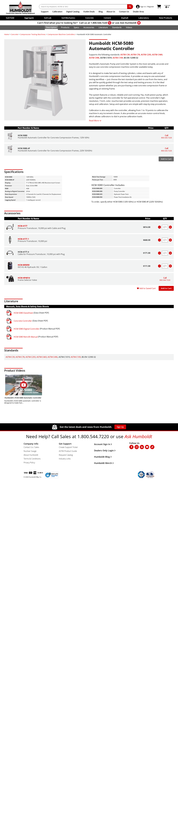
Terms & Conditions (32, 458)
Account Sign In (102, 444)
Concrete (14, 34)
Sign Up (120, 427)
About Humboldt (31, 455)
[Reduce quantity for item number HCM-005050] (159, 266)
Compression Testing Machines (33, 34)
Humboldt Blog (102, 456)
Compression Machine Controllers (61, 34)
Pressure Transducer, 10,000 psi (32, 241)
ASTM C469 (157, 54)
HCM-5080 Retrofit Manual (26, 336)
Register (150, 6)
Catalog (72, 11)
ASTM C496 (94, 57)
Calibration (57, 11)
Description (51, 27)
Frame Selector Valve (27, 280)
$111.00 (146, 266)
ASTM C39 (125, 54)
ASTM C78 (135, 54)
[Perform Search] (130, 6)
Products (65, 27)
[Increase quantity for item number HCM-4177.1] (170, 240)
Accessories (88, 27)
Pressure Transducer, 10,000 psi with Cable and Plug (42, 228)
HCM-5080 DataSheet (23, 313)
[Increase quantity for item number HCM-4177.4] (170, 253)
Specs (76, 27)
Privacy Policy (29, 462)
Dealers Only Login (104, 450)
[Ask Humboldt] (139, 23)
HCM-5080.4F (24, 148)
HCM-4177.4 (23, 252)
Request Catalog (66, 455)
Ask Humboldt (128, 22)
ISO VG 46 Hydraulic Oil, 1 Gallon (32, 267)
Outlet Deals (89, 11)
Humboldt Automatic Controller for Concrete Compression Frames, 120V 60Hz (53, 137)
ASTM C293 (146, 54)
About (111, 11)
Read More (94, 120)
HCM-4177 (22, 226)
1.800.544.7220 (99, 22)
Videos (129, 27)
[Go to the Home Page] (22, 7)
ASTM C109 (118, 57)
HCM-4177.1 (23, 239)
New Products (165, 18)
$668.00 (146, 240)
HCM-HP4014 (24, 278)
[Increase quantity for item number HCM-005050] (170, 266)
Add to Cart (166, 159)
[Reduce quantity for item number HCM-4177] (159, 227)
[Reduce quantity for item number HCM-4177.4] (159, 253)
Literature (103, 27)
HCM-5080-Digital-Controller (26, 328)
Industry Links (65, 458)
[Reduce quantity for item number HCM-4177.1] (159, 240)
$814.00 (146, 227)
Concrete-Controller (23, 321)
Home (6, 34)
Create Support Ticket (68, 447)
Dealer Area (138, 11)
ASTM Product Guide (68, 451)
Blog (101, 11)
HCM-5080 (22, 135)
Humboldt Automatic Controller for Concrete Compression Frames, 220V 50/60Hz (55, 150)
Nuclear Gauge (30, 451)
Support (44, 11)
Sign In (143, 6)
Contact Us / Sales (31, 447)
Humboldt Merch (103, 463)
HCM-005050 (23, 265)
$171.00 (146, 253)
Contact (124, 11)
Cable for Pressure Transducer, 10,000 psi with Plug (41, 254)
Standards (117, 27)
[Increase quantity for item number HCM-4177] (170, 227)
